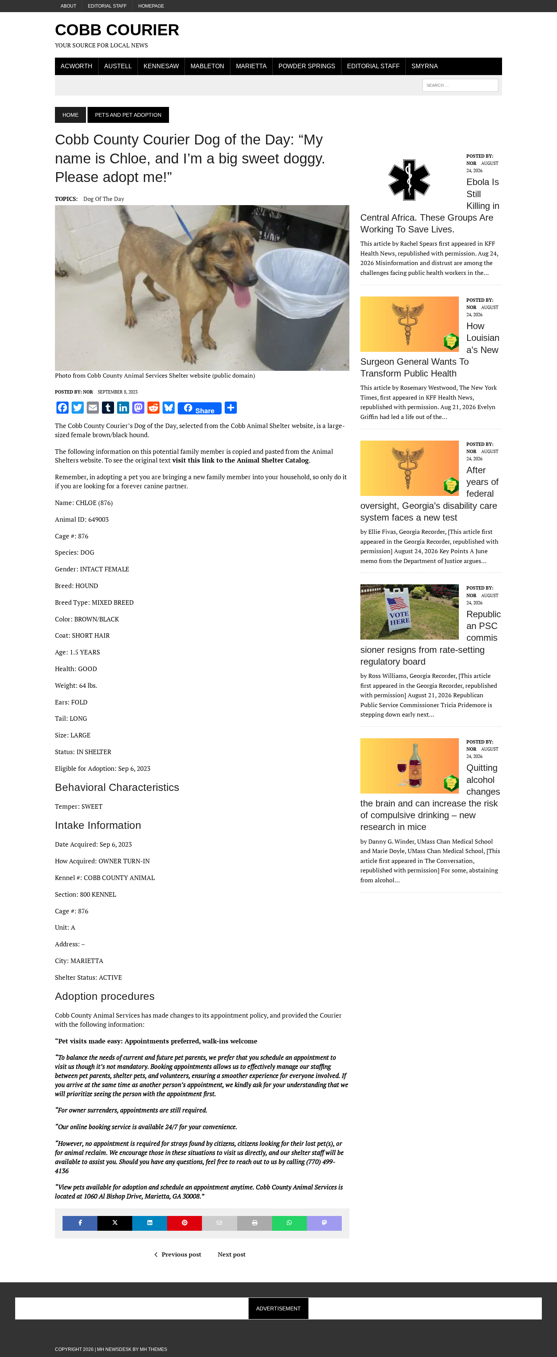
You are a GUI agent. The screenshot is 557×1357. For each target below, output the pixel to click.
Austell (118, 66)
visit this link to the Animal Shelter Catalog (240, 460)
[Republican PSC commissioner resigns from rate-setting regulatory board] (409, 635)
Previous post (181, 1254)
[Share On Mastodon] (324, 1223)
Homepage (151, 6)
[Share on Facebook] (80, 1223)
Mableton (207, 66)
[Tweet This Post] (114, 1223)
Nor (88, 392)
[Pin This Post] (184, 1223)
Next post (232, 1254)
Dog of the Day (103, 198)
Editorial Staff (107, 6)
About (68, 6)
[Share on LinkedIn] (149, 1223)
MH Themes (153, 1349)
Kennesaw (161, 66)
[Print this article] (254, 1223)
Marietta (251, 66)
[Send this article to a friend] (219, 1223)
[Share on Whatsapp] (289, 1223)
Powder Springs (306, 66)
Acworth (76, 66)
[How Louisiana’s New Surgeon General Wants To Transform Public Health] (409, 346)
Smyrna (424, 66)
